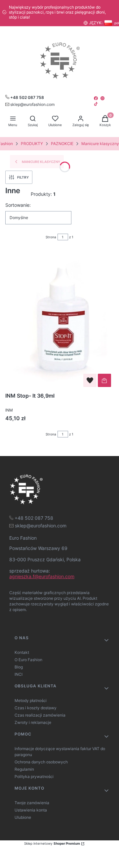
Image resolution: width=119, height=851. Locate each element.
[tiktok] (96, 104)
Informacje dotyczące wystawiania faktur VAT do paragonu (60, 751)
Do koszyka (104, 380)
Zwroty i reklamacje (33, 722)
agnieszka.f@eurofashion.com (41, 576)
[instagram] (103, 98)
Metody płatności (31, 700)
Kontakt (22, 652)
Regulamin (24, 769)
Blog (19, 666)
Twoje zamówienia (32, 802)
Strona (51, 237)
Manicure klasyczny (100, 143)
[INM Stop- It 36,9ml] (59, 320)
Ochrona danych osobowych (41, 761)
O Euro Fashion (28, 659)
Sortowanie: (18, 205)
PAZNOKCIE (62, 143)
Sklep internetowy (52, 843)
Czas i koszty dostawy (36, 707)
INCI (18, 674)
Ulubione (23, 817)
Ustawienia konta (31, 810)
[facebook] (96, 98)
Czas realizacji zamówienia (40, 715)
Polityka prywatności (34, 776)
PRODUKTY (32, 143)
